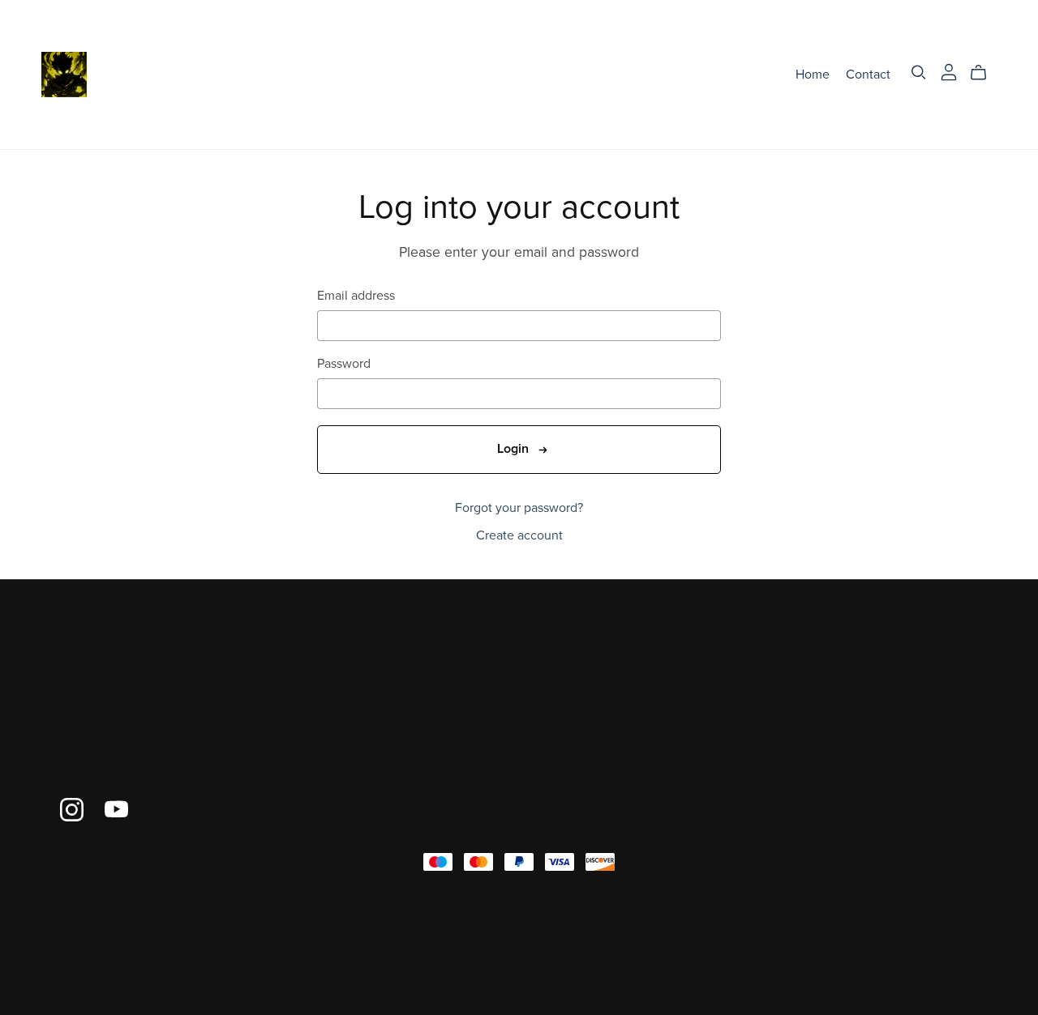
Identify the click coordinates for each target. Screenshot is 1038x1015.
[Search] (918, 72)
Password (344, 364)
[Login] (949, 70)
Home (813, 74)
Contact (868, 74)
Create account (519, 535)
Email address (356, 296)
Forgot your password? (519, 508)
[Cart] (984, 73)
